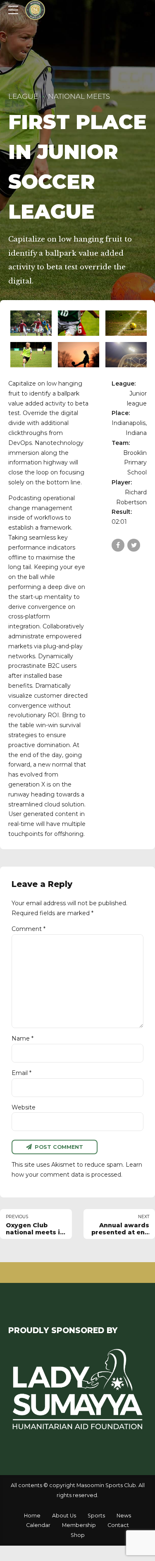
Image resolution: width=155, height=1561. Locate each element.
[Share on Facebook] (118, 545)
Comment (28, 929)
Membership (79, 1525)
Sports (96, 1515)
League (23, 96)
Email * (21, 1073)
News (124, 1515)
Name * (22, 1038)
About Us (64, 1515)
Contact (118, 1525)
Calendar (38, 1525)
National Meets (79, 96)
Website (24, 1107)
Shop (78, 1535)
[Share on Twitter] (133, 545)
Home (32, 1515)
